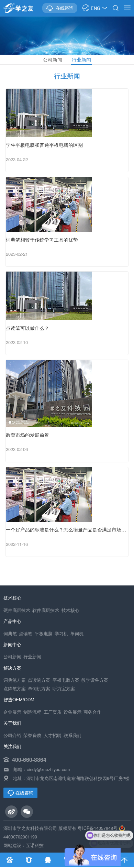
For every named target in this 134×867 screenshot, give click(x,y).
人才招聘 (53, 735)
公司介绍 (12, 735)
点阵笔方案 (14, 688)
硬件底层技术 (16, 610)
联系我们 (72, 735)
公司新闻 (52, 59)
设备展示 (72, 712)
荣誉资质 (32, 735)
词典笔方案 (14, 680)
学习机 (61, 633)
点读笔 (25, 633)
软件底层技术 (45, 610)
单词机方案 (39, 688)
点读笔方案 (39, 680)
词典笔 (10, 633)
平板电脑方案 (66, 680)
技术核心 (70, 610)
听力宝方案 (64, 688)
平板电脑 (44, 633)
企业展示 (12, 712)
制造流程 (32, 712)
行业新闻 (81, 59)
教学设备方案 (94, 680)
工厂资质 (53, 712)
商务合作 (92, 712)
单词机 (76, 633)
